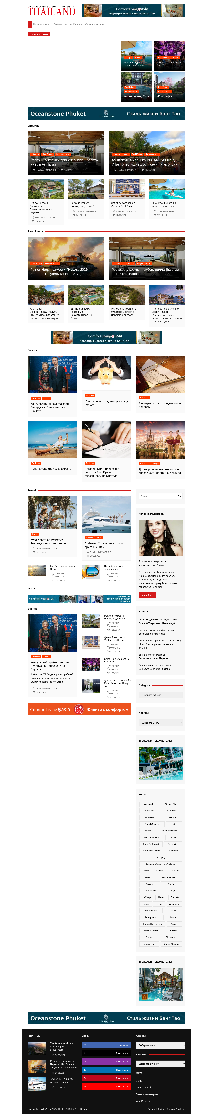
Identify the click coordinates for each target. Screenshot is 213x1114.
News (126, 154)
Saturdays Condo (151, 850)
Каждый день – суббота (136, 96)
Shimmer (173, 850)
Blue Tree (171, 810)
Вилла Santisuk (169, 877)
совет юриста (171, 944)
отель (149, 937)
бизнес (172, 910)
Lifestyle (128, 58)
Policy (161, 1109)
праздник (171, 937)
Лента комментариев (147, 1094)
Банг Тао (174, 870)
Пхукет (145, 904)
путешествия (149, 944)
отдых (173, 930)
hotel (174, 824)
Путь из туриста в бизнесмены (51, 468)
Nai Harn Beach (151, 837)
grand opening (152, 824)
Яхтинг (159, 904)
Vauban (159, 870)
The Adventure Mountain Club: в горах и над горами (62, 1046)
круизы (174, 924)
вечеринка (150, 917)
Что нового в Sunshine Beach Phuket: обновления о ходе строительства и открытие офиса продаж (167, 315)
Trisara (145, 870)
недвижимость (151, 930)
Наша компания (42, 24)
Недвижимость (131, 92)
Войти (139, 1081)
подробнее (147, 595)
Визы (147, 877)
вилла (172, 917)
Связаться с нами (94, 24)
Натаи (161, 897)
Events (175, 58)
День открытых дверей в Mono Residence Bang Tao (117, 683)
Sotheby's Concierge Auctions (160, 864)
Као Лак (171, 884)
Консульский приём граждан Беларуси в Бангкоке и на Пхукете (50, 407)
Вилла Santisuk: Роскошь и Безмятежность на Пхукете (41, 208)
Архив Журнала (73, 24)
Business (36, 398)
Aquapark (148, 804)
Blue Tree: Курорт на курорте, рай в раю (164, 205)
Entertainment (163, 58)
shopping (160, 857)
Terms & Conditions (176, 1109)
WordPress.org (143, 1101)
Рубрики (57, 24)
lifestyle (147, 830)
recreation (173, 844)
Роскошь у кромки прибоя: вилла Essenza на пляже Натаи (156, 632)
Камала (149, 884)
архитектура (151, 910)
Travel (34, 534)
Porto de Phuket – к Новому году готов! (82, 205)
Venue (137, 58)
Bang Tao (149, 810)
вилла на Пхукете (152, 924)
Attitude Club (171, 804)
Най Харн (146, 897)
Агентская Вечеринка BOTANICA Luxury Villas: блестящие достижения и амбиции (144, 162)
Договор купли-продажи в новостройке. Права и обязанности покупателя (102, 472)
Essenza (172, 817)
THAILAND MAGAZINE (46, 170)
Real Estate (129, 87)
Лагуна (173, 890)
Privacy (151, 1109)
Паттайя (175, 897)
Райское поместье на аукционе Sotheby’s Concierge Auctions (123, 311)
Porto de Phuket (151, 844)
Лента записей (144, 1087)
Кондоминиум (151, 890)
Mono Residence (169, 830)
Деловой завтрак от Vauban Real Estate (123, 205)
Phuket (173, 837)
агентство (174, 904)
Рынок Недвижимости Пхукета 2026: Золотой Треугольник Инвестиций (59, 272)
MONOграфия (164, 96)
